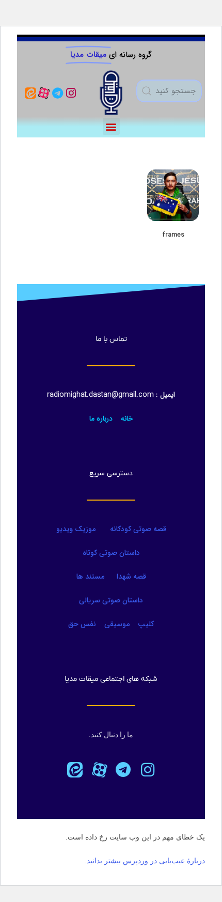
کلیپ (146, 624)
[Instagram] (71, 93)
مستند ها (90, 576)
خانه (127, 418)
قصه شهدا (131, 576)
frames (173, 234)
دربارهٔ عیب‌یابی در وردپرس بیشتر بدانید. (145, 861)
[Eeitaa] (30, 93)
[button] (111, 126)
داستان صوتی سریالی (111, 600)
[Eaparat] (99, 770)
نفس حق (82, 624)
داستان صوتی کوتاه (111, 552)
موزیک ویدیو (76, 529)
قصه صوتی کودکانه (137, 529)
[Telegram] (57, 93)
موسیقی (117, 624)
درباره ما (101, 418)
